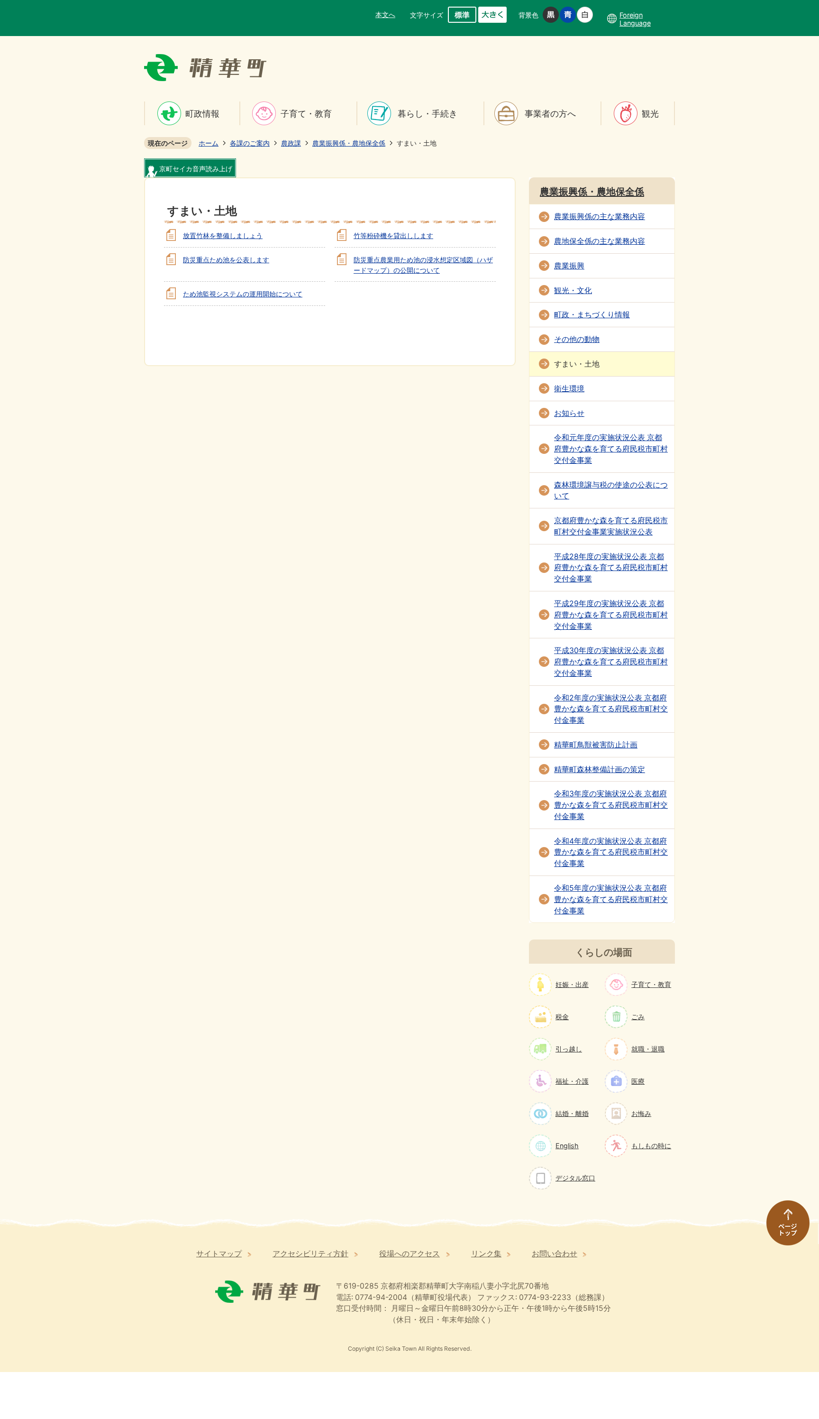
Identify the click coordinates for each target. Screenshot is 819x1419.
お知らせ (569, 413)
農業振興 (569, 265)
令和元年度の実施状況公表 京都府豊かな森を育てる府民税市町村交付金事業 (611, 449)
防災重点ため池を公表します (226, 260)
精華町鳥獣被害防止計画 (595, 744)
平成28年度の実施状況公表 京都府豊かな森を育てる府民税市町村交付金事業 (611, 568)
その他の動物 (577, 339)
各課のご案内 (250, 143)
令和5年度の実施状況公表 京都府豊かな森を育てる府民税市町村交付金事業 (611, 899)
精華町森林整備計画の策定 (599, 769)
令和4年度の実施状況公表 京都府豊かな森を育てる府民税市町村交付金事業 (611, 852)
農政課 (291, 143)
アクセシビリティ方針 (310, 1253)
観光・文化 (573, 290)
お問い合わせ (554, 1253)
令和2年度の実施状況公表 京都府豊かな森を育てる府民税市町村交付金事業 (611, 709)
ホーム (208, 143)
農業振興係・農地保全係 (348, 143)
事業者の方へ (550, 114)
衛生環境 (569, 388)
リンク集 (486, 1253)
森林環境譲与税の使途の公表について (611, 490)
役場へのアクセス (409, 1253)
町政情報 (202, 114)
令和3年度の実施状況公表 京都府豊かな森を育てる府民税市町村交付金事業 (611, 805)
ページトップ (783, 1227)
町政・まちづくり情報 (592, 314)
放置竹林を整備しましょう (223, 235)
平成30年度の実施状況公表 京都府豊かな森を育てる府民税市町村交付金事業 (611, 662)
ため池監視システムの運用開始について (242, 294)
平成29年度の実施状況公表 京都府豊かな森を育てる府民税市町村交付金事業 (611, 615)
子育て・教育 (306, 114)
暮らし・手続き (427, 114)
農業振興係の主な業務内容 (599, 216)
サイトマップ (219, 1253)
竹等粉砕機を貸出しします (393, 235)
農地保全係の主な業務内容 (599, 241)
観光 (650, 114)
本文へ (385, 14)
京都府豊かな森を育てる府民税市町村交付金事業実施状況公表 (611, 526)
